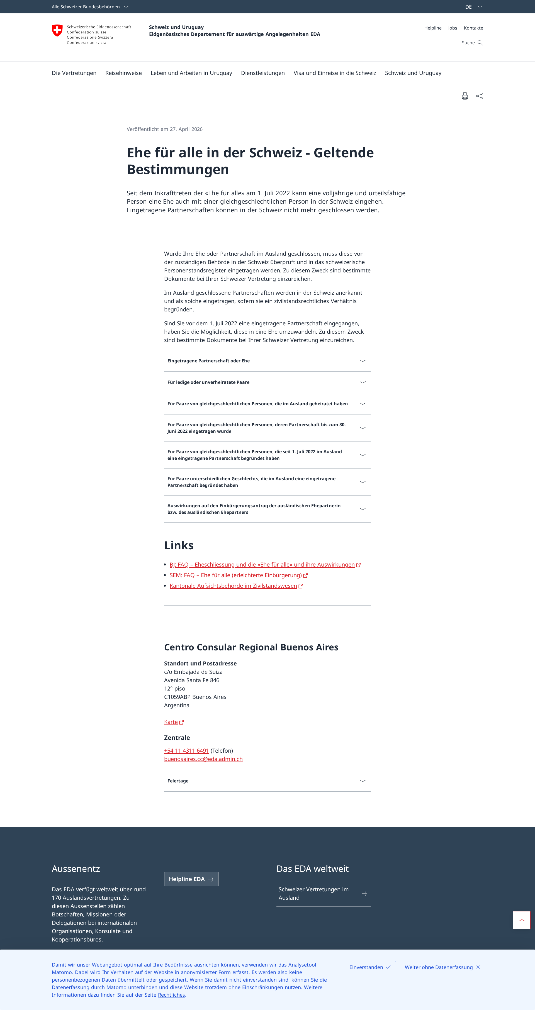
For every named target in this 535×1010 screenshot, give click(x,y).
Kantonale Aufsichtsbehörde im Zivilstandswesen (233, 585)
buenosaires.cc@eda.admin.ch (203, 759)
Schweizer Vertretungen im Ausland (314, 893)
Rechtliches (171, 994)
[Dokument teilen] (479, 96)
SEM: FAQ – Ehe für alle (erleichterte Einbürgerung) (236, 575)
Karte (171, 722)
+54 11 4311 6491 (186, 750)
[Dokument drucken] (465, 96)
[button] (74, 73)
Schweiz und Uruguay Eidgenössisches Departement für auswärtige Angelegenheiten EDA (234, 30)
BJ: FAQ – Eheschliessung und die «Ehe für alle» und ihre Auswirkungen (262, 564)
